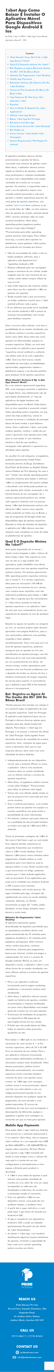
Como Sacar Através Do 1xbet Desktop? (30, 126)
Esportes (14, 104)
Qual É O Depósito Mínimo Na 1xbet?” (29, 64)
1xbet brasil (19, 205)
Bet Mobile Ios (17, 130)
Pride (10, 36)
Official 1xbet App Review (23, 115)
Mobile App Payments (21, 79)
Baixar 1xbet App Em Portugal (25, 119)
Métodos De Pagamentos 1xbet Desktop (30, 75)
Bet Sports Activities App (22, 122)
